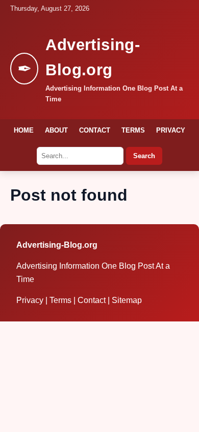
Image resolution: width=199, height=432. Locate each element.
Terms (133, 130)
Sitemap (127, 300)
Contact (94, 130)
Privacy (170, 130)
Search (144, 156)
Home (24, 130)
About (56, 130)
